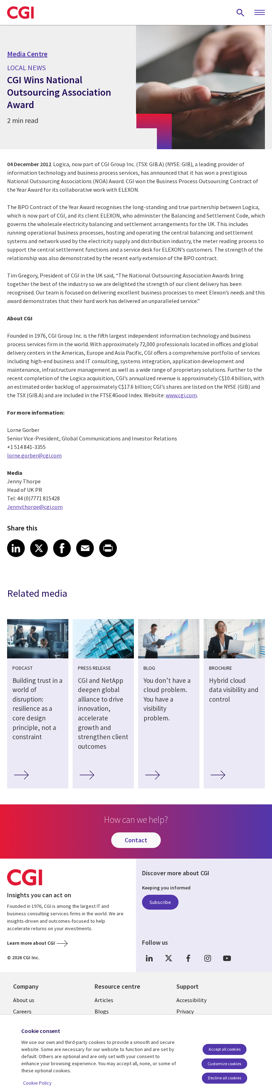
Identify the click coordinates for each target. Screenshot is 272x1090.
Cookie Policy (37, 1083)
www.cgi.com (181, 395)
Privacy (185, 1011)
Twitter (169, 958)
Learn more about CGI (31, 943)
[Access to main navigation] (259, 13)
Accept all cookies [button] (224, 1049)
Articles (104, 1000)
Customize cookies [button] (224, 1063)
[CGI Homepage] (20, 12)
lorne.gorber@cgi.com (34, 455)
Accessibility (191, 1000)
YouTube (227, 958)
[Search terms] (240, 12)
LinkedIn (149, 958)
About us (23, 1000)
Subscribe (160, 902)
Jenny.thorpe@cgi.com (35, 506)
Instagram (207, 958)
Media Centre (27, 54)
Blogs (102, 1011)
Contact (136, 840)
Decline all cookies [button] (224, 1077)
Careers (22, 1011)
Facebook (188, 958)
